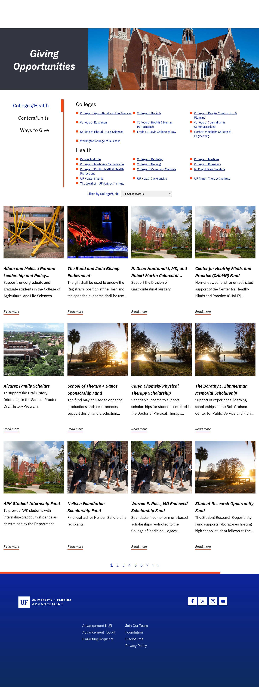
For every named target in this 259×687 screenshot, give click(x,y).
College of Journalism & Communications (209, 124)
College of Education (93, 122)
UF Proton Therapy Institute (212, 178)
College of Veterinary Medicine (156, 169)
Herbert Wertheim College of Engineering (212, 134)
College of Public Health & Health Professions (102, 171)
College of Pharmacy (207, 164)
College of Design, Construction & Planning (215, 115)
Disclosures (134, 639)
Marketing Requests (98, 639)
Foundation (134, 632)
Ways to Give (34, 130)
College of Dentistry (150, 159)
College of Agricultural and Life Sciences (106, 113)
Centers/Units (33, 118)
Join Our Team (136, 625)
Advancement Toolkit (98, 632)
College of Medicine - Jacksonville (102, 164)
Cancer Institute (90, 159)
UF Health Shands (91, 178)
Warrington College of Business (100, 141)
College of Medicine (206, 159)
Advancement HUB (97, 625)
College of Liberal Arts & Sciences (101, 132)
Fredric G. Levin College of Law (156, 132)
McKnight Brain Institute (209, 169)
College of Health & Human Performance (154, 124)
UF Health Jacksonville (152, 178)
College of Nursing (149, 164)
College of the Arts (149, 113)
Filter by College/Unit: (103, 194)
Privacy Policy (136, 645)
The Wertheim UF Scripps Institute (102, 183)
